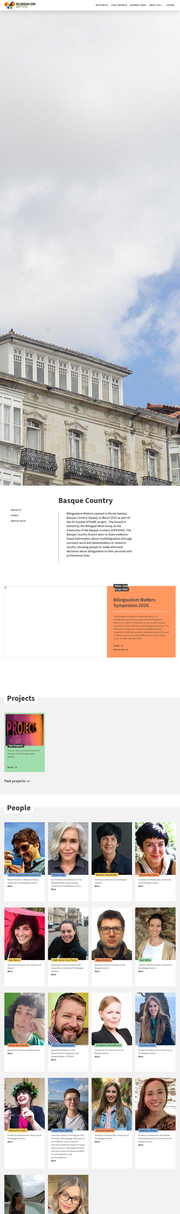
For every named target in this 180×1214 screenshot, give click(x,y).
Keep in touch (18, 521)
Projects (16, 510)
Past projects (15, 781)
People (14, 515)
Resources (102, 5)
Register (119, 649)
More (116, 645)
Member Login (138, 5)
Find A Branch (119, 5)
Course (170, 5)
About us (154, 5)
